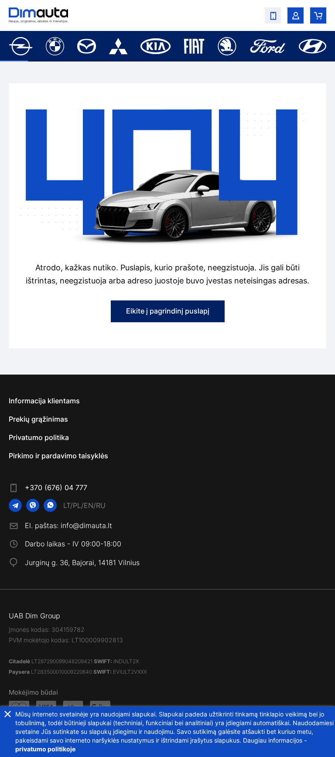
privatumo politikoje (45, 749)
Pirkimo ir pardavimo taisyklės (58, 455)
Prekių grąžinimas (38, 419)
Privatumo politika (39, 437)
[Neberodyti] (7, 714)
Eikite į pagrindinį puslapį (167, 311)
